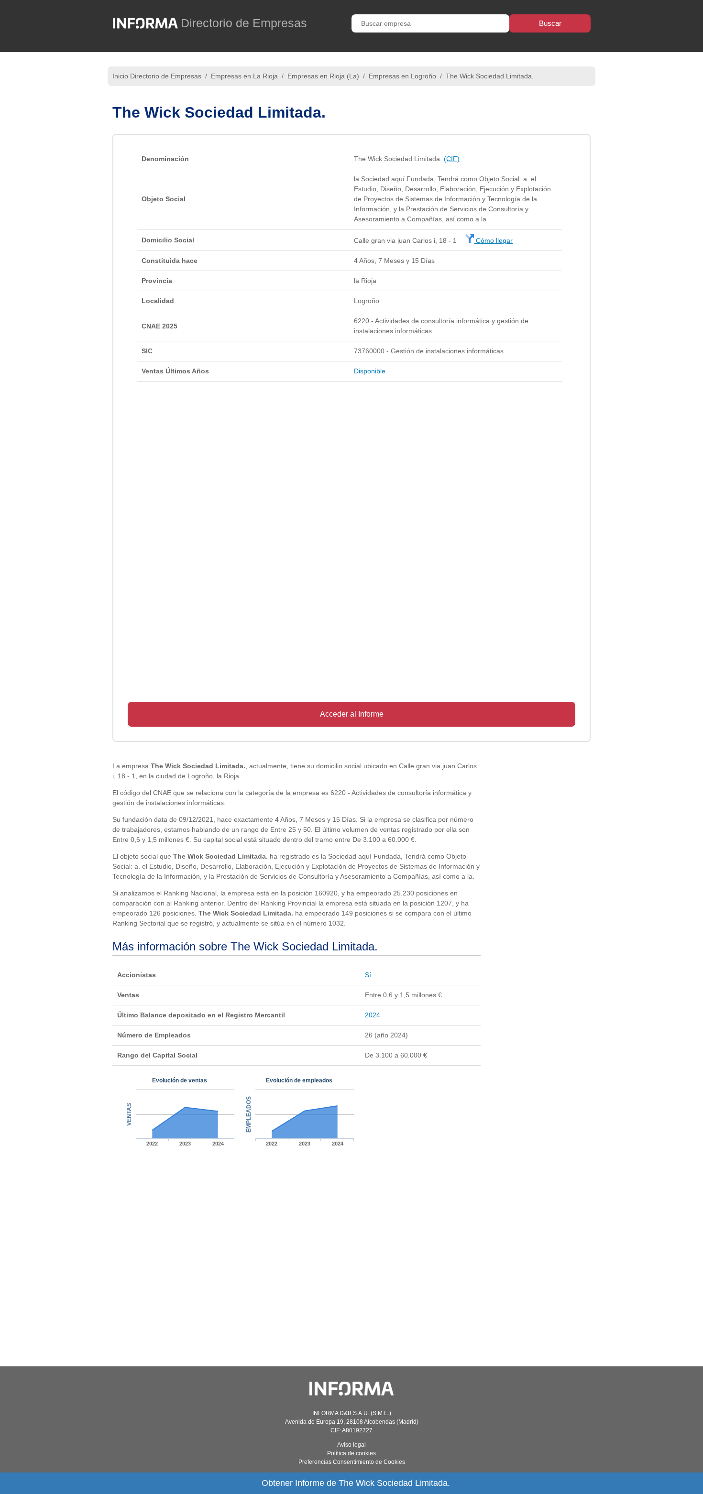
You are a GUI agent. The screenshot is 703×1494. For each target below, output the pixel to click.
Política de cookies (351, 1453)
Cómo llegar (493, 240)
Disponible (369, 371)
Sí (368, 975)
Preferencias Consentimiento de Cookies (351, 1462)
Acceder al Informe (352, 714)
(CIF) (452, 159)
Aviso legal (351, 1444)
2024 (372, 1015)
